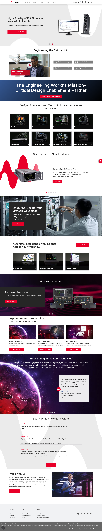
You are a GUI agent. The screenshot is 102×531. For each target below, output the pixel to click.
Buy (48, 2)
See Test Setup (10, 301)
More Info (95, 528)
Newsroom (39, 511)
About (38, 509)
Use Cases (12, 513)
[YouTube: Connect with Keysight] (88, 514)
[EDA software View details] (25, 252)
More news (51, 465)
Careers (38, 520)
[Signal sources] (62, 113)
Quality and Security (41, 515)
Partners (11, 520)
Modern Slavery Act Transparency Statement (46, 519)
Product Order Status (26, 515)
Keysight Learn (13, 517)
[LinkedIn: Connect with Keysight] (81, 514)
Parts (23, 517)
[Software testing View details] (77, 252)
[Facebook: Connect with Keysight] (78, 514)
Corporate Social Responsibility (43, 517)
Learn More (57, 181)
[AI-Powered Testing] (62, 66)
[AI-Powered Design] (62, 60)
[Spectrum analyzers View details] (41, 113)
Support (24, 509)
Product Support (25, 511)
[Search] (91, 2)
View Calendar (73, 349)
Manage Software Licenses (27, 513)
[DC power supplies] (41, 131)
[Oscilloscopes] (19, 113)
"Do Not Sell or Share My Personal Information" (85, 525)
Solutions (35, 2)
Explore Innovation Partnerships (51, 96)
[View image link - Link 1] (28, 175)
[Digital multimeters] (83, 131)
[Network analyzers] (62, 131)
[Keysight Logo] (15, 2)
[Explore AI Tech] (83, 66)
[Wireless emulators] (83, 113)
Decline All (85, 528)
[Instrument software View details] (51, 252)
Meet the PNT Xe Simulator (17, 32)
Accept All (74, 528)
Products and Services (14, 511)
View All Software (82, 245)
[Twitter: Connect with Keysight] (84, 514)
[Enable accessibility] (3, 528)
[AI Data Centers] (83, 60)
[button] (83, 2)
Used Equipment (13, 519)
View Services (18, 224)
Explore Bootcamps (45, 349)
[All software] (19, 131)
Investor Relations (40, 513)
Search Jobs (14, 491)
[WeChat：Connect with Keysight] (91, 514)
